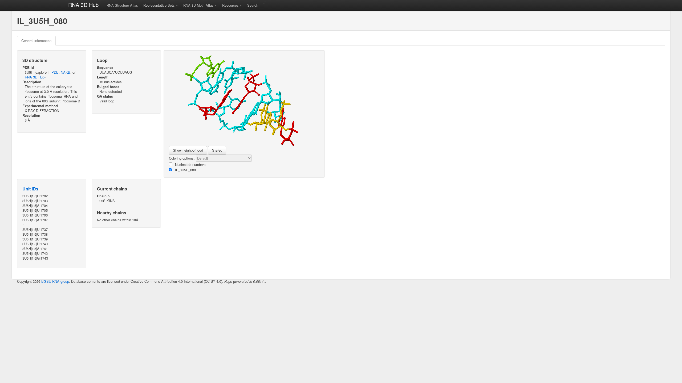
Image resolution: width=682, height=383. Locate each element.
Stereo (217, 150)
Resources (230, 5)
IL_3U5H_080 (185, 169)
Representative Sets (159, 5)
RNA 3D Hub (83, 5)
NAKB (65, 72)
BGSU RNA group (55, 281)
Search (252, 5)
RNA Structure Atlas (122, 5)
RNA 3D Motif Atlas (198, 5)
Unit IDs (30, 189)
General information (36, 40)
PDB (55, 72)
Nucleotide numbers (190, 164)
